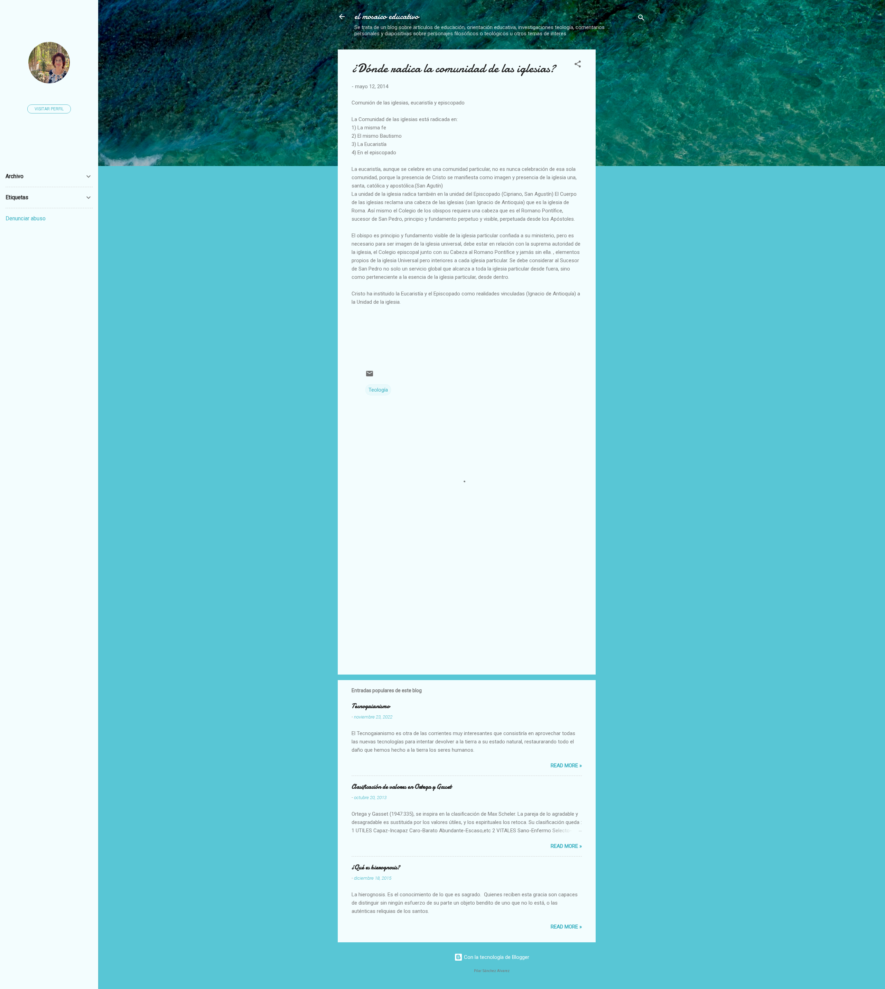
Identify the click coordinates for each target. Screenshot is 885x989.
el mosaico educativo (386, 16)
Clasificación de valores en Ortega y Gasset (401, 786)
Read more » (566, 765)
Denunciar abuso (26, 218)
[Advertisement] (659, 97)
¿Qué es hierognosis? (376, 867)
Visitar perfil (49, 109)
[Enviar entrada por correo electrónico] (369, 376)
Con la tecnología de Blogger (496, 957)
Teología (378, 390)
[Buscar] (641, 18)
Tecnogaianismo (371, 706)
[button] (578, 65)
